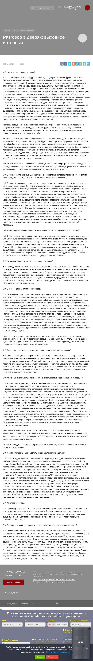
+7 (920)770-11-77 (15, 575)
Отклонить (52, 657)
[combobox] (52, 624)
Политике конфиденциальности (59, 652)
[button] (81, 644)
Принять (40, 657)
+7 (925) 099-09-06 (71, 6)
